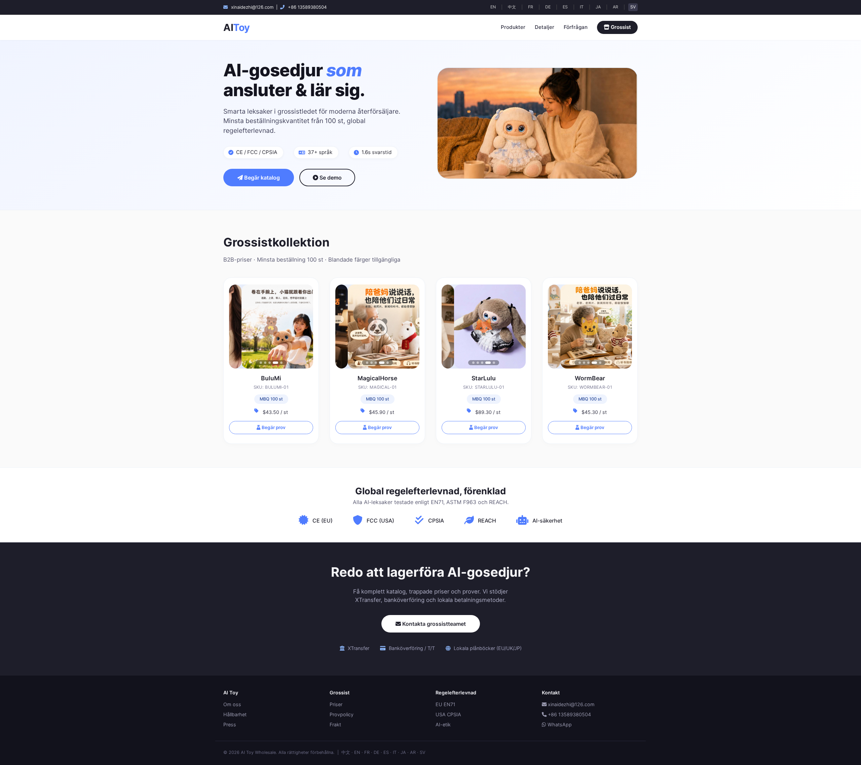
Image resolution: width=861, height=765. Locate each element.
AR (615, 6)
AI (236, 27)
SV (633, 6)
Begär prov (273, 427)
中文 (512, 6)
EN (493, 6)
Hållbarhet (235, 714)
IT (582, 6)
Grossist (620, 27)
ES (565, 6)
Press (229, 724)
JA (598, 6)
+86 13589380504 (569, 714)
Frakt (335, 724)
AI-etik (443, 724)
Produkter (513, 27)
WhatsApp (559, 724)
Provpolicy (341, 714)
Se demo (330, 177)
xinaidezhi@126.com (571, 704)
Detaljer (544, 27)
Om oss (232, 704)
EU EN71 (445, 704)
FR (530, 6)
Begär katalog (261, 177)
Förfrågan (576, 27)
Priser (336, 704)
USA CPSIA (448, 714)
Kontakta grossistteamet (433, 623)
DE (548, 6)
